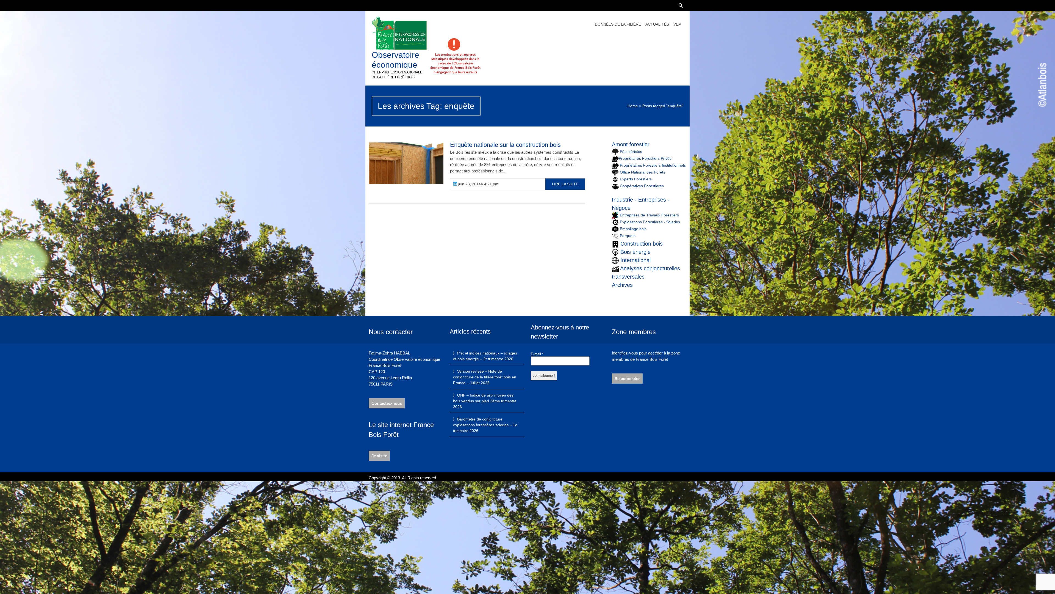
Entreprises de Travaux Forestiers (649, 215)
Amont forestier (630, 144)
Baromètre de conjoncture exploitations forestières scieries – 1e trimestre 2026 (485, 425)
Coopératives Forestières (642, 186)
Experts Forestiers (636, 179)
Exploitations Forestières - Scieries (650, 222)
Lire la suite (565, 184)
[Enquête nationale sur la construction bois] (406, 163)
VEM (677, 24)
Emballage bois (633, 229)
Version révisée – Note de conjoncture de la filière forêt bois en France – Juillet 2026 (484, 377)
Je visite (379, 455)
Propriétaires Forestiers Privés (645, 158)
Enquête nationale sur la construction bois (505, 144)
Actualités (657, 24)
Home (633, 106)
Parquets (627, 235)
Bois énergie (635, 252)
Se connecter (627, 378)
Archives (622, 285)
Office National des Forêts (642, 172)
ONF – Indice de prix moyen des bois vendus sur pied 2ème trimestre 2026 (485, 401)
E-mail (537, 354)
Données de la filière (618, 24)
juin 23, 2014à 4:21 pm (477, 184)
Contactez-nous (386, 403)
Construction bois (641, 244)
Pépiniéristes (630, 151)
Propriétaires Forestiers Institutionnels (653, 165)
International (635, 260)
